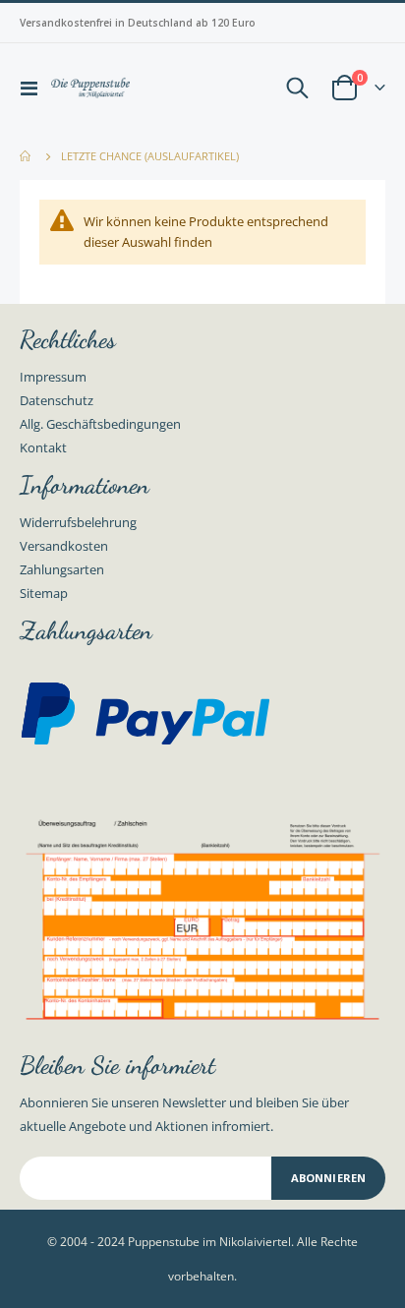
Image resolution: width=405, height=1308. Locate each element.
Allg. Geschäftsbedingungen (100, 424)
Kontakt (43, 447)
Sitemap (44, 593)
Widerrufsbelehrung (78, 522)
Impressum (53, 377)
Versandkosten (64, 546)
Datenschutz (56, 400)
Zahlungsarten (62, 569)
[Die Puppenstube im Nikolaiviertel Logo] (90, 88)
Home (26, 156)
